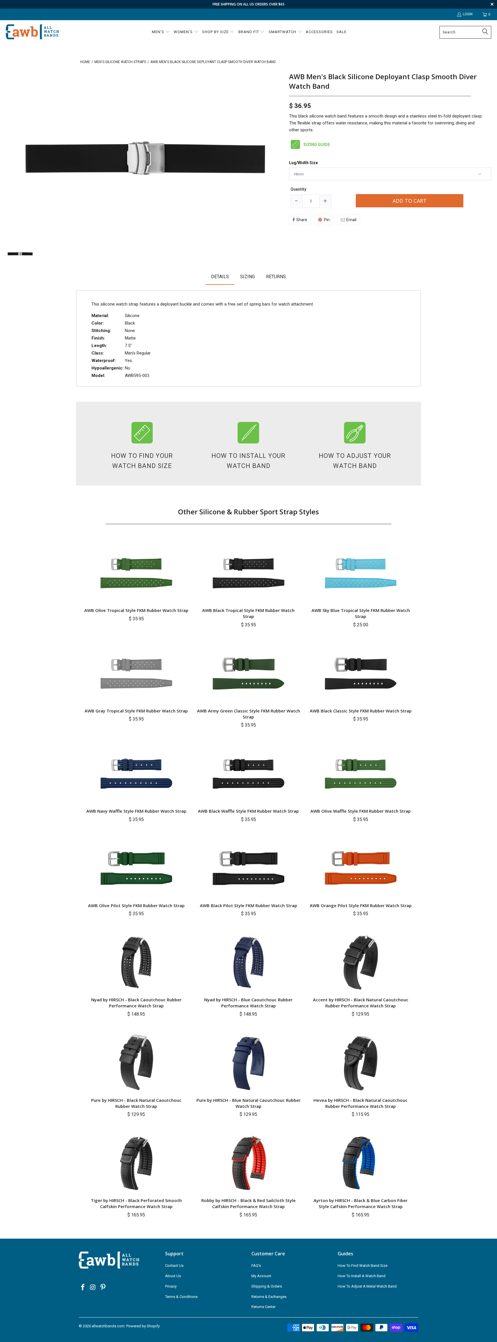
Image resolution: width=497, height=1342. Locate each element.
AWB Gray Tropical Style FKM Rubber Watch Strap (136, 711)
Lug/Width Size (303, 163)
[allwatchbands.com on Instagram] (93, 1287)
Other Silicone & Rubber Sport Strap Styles (248, 511)
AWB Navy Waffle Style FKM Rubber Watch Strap (136, 811)
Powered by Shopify (143, 1326)
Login (468, 14)
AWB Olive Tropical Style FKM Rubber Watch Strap (136, 610)
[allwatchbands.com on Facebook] (83, 1287)
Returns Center (263, 1307)
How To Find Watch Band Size (362, 1265)
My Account (261, 1276)
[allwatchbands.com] (32, 32)
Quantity (298, 189)
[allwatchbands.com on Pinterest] (103, 1287)
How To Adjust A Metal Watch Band (367, 1286)
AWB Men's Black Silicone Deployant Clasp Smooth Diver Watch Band (383, 81)
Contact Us (174, 1265)
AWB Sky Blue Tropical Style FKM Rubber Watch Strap (360, 613)
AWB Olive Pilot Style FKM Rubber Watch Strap (136, 905)
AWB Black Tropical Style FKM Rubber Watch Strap (248, 613)
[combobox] (465, 32)
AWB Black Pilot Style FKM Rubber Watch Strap (248, 905)
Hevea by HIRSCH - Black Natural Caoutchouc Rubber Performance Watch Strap (361, 1103)
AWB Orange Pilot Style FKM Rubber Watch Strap (361, 905)
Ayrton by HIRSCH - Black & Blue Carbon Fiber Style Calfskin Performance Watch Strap (361, 1203)
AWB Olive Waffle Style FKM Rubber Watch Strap (360, 811)
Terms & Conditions (181, 1296)
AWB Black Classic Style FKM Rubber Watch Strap (361, 711)
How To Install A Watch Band (361, 1276)
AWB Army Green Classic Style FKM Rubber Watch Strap (248, 714)
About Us (173, 1276)
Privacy (171, 1286)
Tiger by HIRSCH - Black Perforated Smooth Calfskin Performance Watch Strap (136, 1203)
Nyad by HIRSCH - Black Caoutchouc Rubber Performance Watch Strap (136, 1003)
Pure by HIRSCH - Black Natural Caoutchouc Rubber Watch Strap (136, 1103)
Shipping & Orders (266, 1286)
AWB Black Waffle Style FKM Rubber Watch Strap (248, 811)
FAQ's (256, 1265)
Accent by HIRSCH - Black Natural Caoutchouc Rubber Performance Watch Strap (360, 1003)
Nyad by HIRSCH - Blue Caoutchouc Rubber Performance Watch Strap (248, 1003)
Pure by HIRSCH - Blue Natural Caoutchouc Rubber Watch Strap (248, 1103)
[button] (161, 32)
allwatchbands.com (108, 1326)
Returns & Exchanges (268, 1296)
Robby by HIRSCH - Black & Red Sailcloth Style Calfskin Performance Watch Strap (248, 1203)
